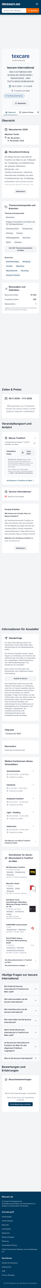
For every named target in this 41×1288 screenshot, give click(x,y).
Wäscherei (20, 266)
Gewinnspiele (7, 1217)
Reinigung (26, 261)
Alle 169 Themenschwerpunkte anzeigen (20, 249)
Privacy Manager (8, 1275)
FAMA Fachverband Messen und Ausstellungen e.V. (19, 1250)
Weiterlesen (20, 191)
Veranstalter (6, 1229)
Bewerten (22, 103)
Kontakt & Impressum (10, 1263)
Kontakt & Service (20, 678)
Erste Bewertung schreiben (20, 1104)
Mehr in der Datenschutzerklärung (21, 473)
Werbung (5, 1241)
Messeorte (6, 1233)
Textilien (9, 266)
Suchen (34, 10)
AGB (3, 1271)
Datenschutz (6, 1267)
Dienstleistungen (12, 261)
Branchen (5, 1225)
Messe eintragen (8, 1237)
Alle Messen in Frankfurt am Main (19, 480)
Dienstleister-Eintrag (9, 1245)
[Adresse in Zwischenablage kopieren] (34, 443)
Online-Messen (7, 1221)
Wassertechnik (11, 271)
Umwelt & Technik (13, 275)
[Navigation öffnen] (37, 4)
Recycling (24, 271)
